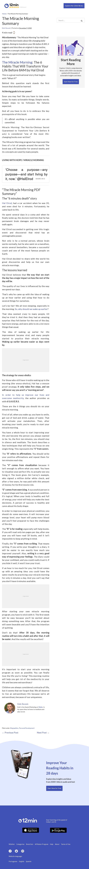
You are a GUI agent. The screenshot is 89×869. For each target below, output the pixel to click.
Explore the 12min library (74, 6)
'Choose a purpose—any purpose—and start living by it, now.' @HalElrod (26, 174)
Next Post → (43, 732)
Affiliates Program (41, 844)
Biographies (14, 728)
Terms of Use (65, 844)
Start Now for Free (71, 82)
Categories (20, 844)
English (21, 861)
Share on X (40, 179)
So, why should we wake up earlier (31, 309)
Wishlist (12, 844)
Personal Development (27, 728)
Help (51, 844)
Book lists (29, 844)
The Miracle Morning (17, 62)
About (57, 844)
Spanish (28, 861)
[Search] (82, 21)
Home (4, 14)
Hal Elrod (7, 203)
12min (40, 707)
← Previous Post (10, 732)
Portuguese (13, 861)
